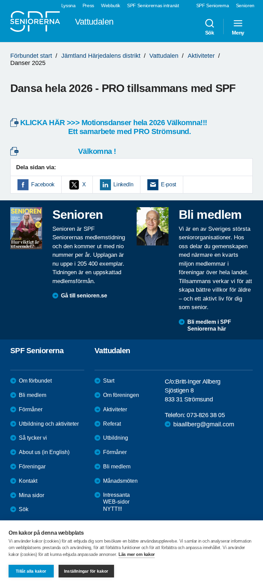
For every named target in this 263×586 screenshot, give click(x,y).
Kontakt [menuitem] (28, 481)
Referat (112, 424)
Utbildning (115, 438)
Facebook (42, 184)
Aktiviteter (201, 56)
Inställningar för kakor (86, 571)
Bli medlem (32, 395)
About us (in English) (44, 452)
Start (108, 381)
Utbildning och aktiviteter (49, 424)
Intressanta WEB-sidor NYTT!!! (116, 502)
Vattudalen (163, 56)
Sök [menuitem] (209, 32)
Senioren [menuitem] (245, 5)
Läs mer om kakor (136, 554)
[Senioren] (26, 228)
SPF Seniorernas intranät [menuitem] (153, 5)
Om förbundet (35, 381)
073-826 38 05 (206, 415)
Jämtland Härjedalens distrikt (100, 56)
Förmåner (30, 409)
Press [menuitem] (88, 5)
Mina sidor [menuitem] (31, 495)
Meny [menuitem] (238, 32)
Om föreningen (121, 395)
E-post (168, 184)
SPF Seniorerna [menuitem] (212, 5)
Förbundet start (31, 56)
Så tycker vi (33, 438)
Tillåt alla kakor (31, 571)
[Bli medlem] (152, 226)
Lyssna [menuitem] (68, 5)
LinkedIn (123, 184)
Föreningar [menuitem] (32, 466)
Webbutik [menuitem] (110, 5)
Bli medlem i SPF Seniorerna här (209, 325)
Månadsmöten (120, 481)
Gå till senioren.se (84, 295)
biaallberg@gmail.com (203, 424)
